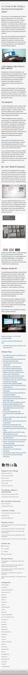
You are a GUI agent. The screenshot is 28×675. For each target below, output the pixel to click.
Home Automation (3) (6, 631)
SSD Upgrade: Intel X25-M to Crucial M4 (13, 426)
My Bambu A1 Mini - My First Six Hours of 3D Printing (13, 539)
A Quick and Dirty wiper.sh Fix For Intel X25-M (15, 439)
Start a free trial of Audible (7, 475)
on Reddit (5, 551)
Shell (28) (3, 664)
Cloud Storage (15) (5, 607)
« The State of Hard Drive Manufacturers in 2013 (12, 341)
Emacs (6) (3, 622)
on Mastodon (6, 546)
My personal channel (6, 503)
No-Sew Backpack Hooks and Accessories (11, 513)
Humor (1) (3, 636)
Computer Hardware (6, 338)
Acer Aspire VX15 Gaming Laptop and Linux (14, 359)
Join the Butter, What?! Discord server (10, 496)
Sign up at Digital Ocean (6, 480)
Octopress (23, 671)
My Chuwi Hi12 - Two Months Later (12, 366)
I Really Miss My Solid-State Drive (11, 396)
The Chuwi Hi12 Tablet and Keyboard (12, 368)
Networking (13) (4, 649)
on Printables (6, 548)
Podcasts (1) (4, 656)
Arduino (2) (3, 594)
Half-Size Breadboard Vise (7, 518)
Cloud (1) (3, 604)
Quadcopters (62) (5, 659)
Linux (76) (3, 639)
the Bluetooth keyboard (19, 146)
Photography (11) (5, 654)
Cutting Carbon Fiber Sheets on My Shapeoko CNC (12, 528)
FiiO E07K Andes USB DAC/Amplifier (12, 383)
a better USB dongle (13, 142)
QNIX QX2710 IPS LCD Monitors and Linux (14, 402)
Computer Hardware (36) (6, 614)
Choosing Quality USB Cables (10, 361)
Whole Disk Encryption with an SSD (12, 424)
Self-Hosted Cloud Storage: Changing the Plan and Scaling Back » (14, 346)
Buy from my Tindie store (7, 485)
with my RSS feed (7, 554)
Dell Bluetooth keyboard (10, 144)
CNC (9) (3, 609)
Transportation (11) (5, 666)
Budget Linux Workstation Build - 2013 (12, 404)
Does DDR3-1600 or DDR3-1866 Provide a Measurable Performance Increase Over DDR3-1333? (14, 407)
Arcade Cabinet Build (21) (7, 590)
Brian (2, 18)
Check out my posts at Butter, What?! (9, 494)
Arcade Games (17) (5, 592)
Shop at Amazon (5, 478)
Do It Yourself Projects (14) (7, 617)
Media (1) (3, 644)
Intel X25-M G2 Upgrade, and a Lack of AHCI (14, 452)
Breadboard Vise (5, 515)
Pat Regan (9, 336)
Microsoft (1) (4, 646)
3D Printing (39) (4, 585)
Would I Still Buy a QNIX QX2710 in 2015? (13, 376)
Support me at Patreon (6, 473)
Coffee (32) (3, 612)
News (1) (3, 651)
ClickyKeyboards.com (7, 256)
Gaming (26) (4, 627)
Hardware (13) (4, 629)
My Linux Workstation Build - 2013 (11, 411)
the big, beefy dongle (7, 254)
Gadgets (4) (4, 624)
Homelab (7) (4, 634)
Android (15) (4, 587)
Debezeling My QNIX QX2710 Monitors (13, 377)
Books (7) (3, 599)
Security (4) (4, 661)
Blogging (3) (4, 597)
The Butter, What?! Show (7, 506)
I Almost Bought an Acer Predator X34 (12, 370)
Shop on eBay (4, 483)
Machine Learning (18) (6, 641)
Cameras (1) (4, 602)
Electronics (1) (4, 619)
